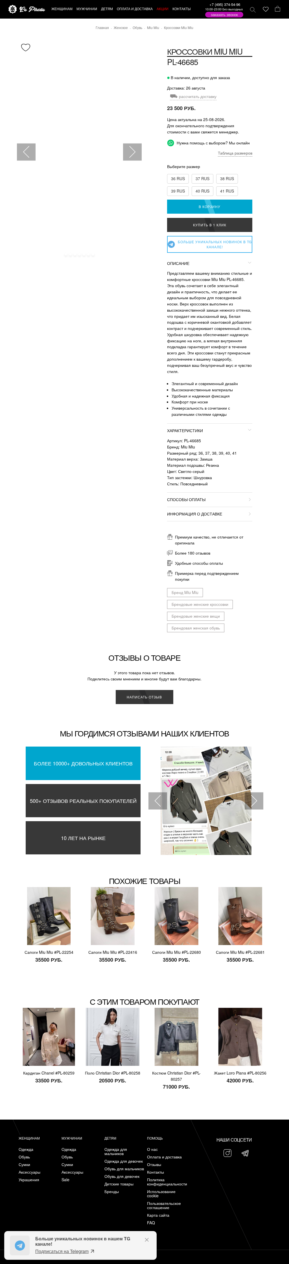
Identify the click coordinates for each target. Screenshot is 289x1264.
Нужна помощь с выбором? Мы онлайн (213, 143)
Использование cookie (161, 1193)
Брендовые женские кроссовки (200, 604)
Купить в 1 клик (209, 224)
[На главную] (26, 9)
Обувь (24, 1157)
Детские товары (118, 1184)
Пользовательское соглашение (164, 1205)
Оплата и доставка (164, 1157)
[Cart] (277, 9)
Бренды (111, 1191)
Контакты (155, 1172)
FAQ (151, 1223)
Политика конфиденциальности (167, 1182)
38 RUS (227, 178)
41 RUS (227, 191)
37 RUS (202, 178)
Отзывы (154, 1164)
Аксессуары (29, 1172)
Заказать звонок (224, 14)
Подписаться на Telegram (62, 1251)
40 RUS (202, 191)
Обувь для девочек (121, 1176)
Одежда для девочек (123, 1161)
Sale (65, 1180)
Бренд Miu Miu (185, 592)
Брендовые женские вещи (196, 616)
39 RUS (178, 191)
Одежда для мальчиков (115, 1151)
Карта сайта (158, 1215)
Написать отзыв (144, 696)
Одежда (26, 1149)
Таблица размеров (235, 153)
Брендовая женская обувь (196, 628)
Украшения (29, 1180)
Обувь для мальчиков (124, 1169)
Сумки (24, 1164)
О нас (152, 1149)
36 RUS (178, 178)
